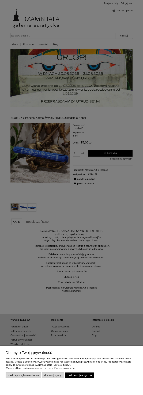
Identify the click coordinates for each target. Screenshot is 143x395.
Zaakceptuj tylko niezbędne (23, 375)
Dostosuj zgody (53, 375)
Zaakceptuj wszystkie (79, 375)
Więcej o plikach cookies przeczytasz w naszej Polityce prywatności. (41, 368)
